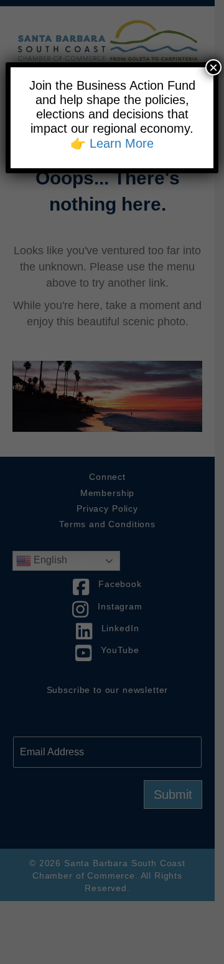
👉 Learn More (112, 143)
